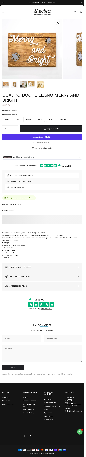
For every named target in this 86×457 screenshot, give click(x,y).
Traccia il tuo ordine (52, 406)
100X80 (28, 119)
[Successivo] (81, 2)
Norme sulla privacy (42, 374)
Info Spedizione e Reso (14, 204)
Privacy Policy (28, 409)
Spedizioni (48, 413)
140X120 (51, 119)
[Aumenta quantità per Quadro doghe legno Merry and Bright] (15, 129)
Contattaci (48, 399)
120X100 (39, 119)
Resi (46, 409)
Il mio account (50, 403)
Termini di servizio (57, 374)
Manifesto (6, 401)
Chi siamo (6, 397)
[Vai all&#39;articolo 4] (31, 84)
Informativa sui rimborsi (29, 405)
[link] (73, 398)
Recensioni (48, 419)
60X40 (6, 119)
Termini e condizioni (31, 401)
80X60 (17, 119)
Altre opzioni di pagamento (42, 142)
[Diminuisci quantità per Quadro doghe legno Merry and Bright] (5, 129)
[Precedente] (3, 2)
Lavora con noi (8, 404)
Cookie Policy (28, 413)
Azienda (26, 397)
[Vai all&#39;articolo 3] (23, 84)
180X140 (63, 119)
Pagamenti (48, 416)
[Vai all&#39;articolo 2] (14, 84)
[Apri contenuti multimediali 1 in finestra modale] (58, 23)
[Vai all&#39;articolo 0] (5, 84)
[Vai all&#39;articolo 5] (40, 84)
